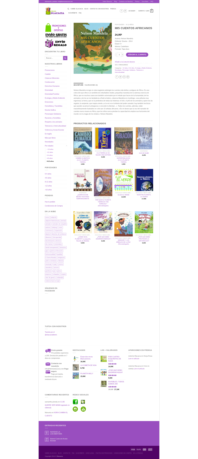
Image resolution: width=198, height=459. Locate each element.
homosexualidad (50, 254)
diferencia (48, 237)
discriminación (49, 241)
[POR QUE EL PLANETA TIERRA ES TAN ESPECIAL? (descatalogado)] (103, 182)
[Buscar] (68, 9)
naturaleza (48, 267)
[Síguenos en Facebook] (121, 11)
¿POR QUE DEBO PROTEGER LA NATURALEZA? (144, 239)
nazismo (56, 267)
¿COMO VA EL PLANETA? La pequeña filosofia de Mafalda (82, 239)
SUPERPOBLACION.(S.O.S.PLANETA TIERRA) (123, 160)
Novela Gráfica (50, 110)
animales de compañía (59, 224)
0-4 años (50, 155)
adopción (53, 217)
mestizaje (48, 264)
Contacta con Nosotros (126, 1)
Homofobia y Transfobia (53, 106)
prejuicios (48, 274)
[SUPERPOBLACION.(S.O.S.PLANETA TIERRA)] (123, 141)
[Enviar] (65, 58)
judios (47, 261)
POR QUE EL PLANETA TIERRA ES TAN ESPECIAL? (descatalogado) (103, 202)
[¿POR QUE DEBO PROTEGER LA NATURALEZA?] (144, 222)
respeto (63, 274)
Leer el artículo (133, 358)
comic (60, 227)
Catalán (48, 74)
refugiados (56, 274)
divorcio (58, 241)
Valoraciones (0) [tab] (91, 85)
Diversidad (49, 90)
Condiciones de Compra (54, 206)
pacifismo (48, 271)
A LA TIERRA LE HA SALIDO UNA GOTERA (103, 154)
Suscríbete (145, 1)
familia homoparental (51, 247)
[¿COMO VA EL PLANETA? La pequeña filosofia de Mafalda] (83, 222)
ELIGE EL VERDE (123, 195)
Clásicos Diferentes (52, 78)
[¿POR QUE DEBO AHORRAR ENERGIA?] (103, 222)
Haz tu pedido (50, 202)
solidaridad (60, 277)
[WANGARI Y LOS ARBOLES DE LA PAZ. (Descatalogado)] (123, 223)
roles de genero (50, 277)
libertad (61, 261)
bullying (54, 227)
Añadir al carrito (137, 54)
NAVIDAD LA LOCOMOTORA (56, 433)
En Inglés (48, 134)
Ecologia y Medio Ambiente (55, 98)
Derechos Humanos (52, 86)
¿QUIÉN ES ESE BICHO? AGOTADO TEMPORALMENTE (82, 196)
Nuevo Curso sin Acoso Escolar (58, 440)
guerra (52, 251)
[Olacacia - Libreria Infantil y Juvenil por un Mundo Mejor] (54, 11)
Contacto (66, 453)
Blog (115, 1)
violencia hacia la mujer (52, 281)
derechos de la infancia (59, 234)
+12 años (50, 152)
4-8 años (50, 158)
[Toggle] (66, 146)
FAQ (151, 1)
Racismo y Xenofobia (53, 118)
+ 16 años (50, 149)
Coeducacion (50, 82)
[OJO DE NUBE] (144, 138)
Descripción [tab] (78, 85)
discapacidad (57, 237)
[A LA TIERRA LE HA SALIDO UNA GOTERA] (103, 138)
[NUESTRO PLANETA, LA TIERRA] (144, 180)
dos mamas (48, 244)
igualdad (59, 254)
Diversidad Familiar (52, 94)
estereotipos (58, 244)
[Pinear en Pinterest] (128, 77)
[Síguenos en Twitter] (125, 11)
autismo (47, 227)
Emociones (49, 102)
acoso (47, 217)
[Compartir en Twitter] (120, 77)
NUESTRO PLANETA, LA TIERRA (144, 196)
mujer (55, 264)
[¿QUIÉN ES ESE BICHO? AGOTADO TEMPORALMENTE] (83, 180)
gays (46, 251)
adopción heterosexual (52, 220)
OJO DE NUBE (144, 153)
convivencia (49, 230)
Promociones (50, 70)
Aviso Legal (90, 453)
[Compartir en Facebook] (116, 77)
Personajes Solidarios (53, 114)
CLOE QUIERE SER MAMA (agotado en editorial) (57, 405)
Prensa (137, 1)
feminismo (63, 247)
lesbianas (54, 261)
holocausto (59, 251)
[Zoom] (76, 71)
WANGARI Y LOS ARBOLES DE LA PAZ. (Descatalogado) (123, 242)
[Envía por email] (124, 77)
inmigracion (61, 257)
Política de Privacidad (104, 453)
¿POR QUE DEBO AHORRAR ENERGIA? (103, 238)
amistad (63, 220)
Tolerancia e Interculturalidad (55, 126)
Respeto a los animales (53, 122)
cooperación (58, 230)
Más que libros (50, 138)
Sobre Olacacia (107, 1)
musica (60, 264)
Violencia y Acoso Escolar (54, 130)
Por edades (49, 146)
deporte (47, 234)
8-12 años (50, 161)
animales (48, 224)
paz (54, 271)
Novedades (49, 142)
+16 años (48, 190)
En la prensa (138, 453)
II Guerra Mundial (50, 257)
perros (59, 271)
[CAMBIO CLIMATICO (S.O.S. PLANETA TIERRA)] (83, 141)
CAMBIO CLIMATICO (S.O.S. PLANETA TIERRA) (83, 160)
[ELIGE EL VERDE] (123, 180)
